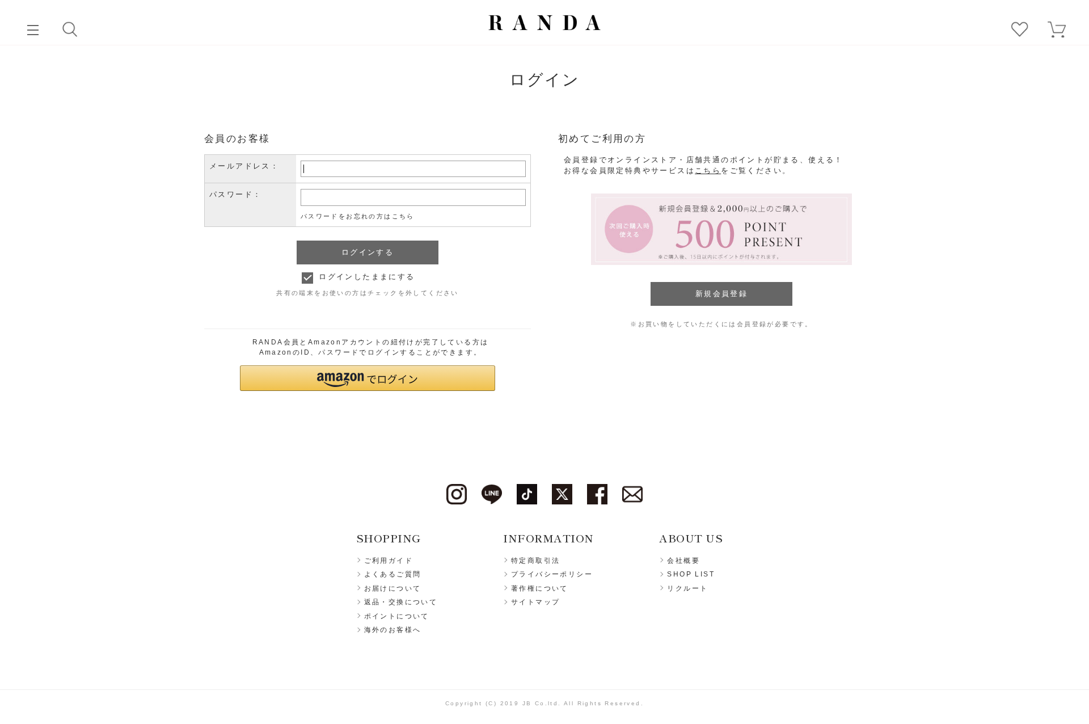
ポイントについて (396, 616)
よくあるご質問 (392, 574)
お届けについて (392, 588)
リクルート (687, 588)
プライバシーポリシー (552, 574)
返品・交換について (401, 602)
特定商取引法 (535, 561)
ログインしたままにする (367, 276)
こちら (708, 170)
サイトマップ (535, 602)
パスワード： (235, 194)
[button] (367, 378)
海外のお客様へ (392, 630)
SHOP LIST (691, 574)
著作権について (539, 588)
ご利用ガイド (388, 561)
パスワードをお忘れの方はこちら (358, 216)
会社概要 (683, 561)
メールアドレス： (244, 166)
